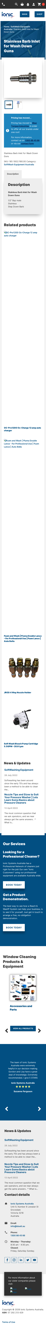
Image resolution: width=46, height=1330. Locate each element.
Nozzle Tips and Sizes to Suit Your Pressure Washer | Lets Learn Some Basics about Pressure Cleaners (21, 798)
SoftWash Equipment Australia (19, 164)
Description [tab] (13, 174)
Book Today (14, 885)
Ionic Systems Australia (22, 1203)
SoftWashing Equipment (18, 769)
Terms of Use (8, 1322)
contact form (27, 143)
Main (24, 14)
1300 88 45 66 (32, 140)
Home (6, 27)
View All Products (23, 1028)
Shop (39, 14)
